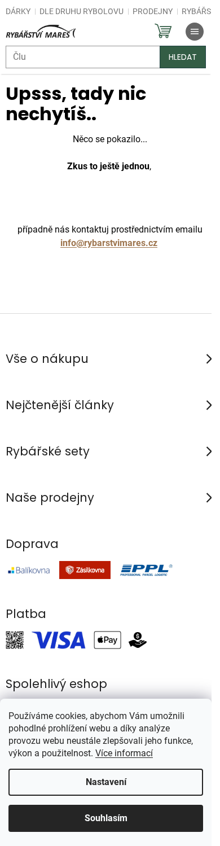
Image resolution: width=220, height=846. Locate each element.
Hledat (183, 57)
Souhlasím (106, 818)
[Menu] (194, 31)
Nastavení (106, 782)
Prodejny (153, 11)
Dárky (18, 11)
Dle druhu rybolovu (81, 11)
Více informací (124, 753)
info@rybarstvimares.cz (108, 243)
